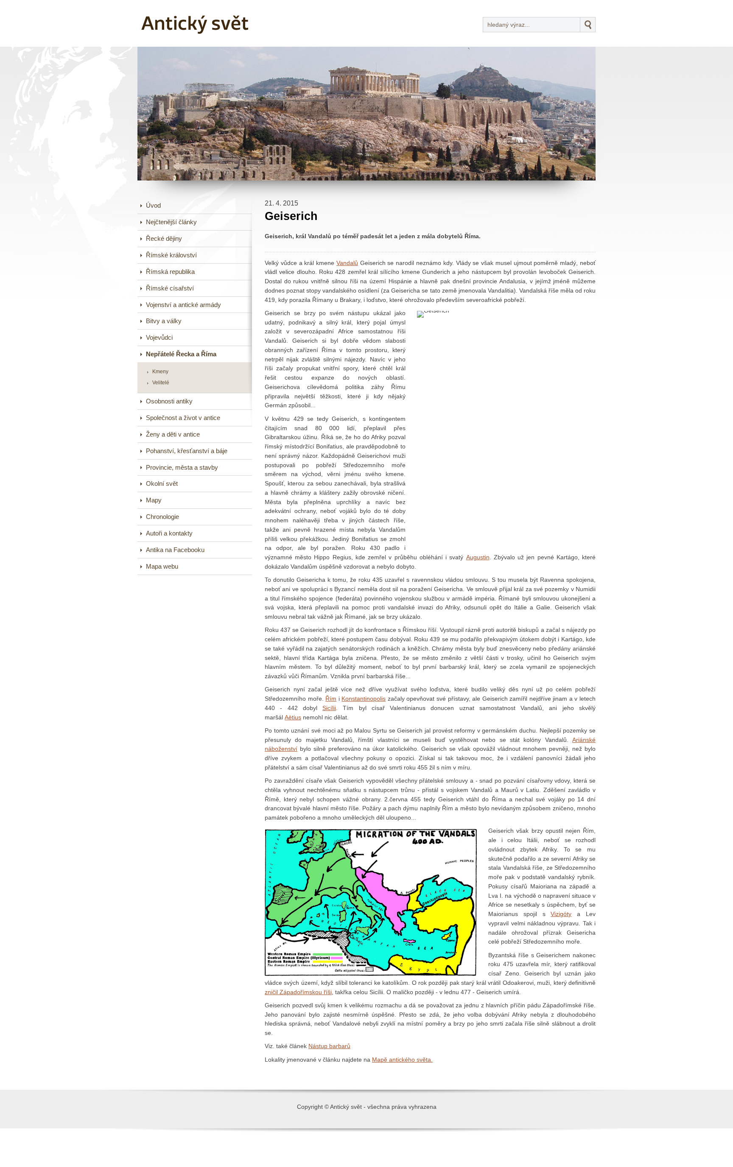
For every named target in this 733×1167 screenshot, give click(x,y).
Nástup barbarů (329, 1046)
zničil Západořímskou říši (298, 992)
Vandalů (347, 263)
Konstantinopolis (363, 699)
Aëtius (293, 717)
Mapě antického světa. (402, 1060)
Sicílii (329, 708)
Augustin (478, 557)
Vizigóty (561, 914)
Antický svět (169, 6)
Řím (330, 699)
